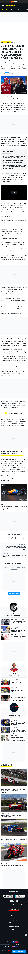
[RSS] (21, 904)
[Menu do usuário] (25, 5)
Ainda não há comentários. (14, 568)
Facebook (22, 507)
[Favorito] (21, 72)
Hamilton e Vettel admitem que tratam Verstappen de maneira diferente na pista (14, 161)
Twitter (16, 507)
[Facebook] (4, 537)
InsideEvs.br (14, 913)
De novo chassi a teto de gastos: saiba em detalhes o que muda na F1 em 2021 (14, 156)
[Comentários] (25, 72)
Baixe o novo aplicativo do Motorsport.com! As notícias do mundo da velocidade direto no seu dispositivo (14, 166)
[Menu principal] (2, 5)
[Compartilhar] (18, 72)
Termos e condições (9, 946)
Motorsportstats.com (14, 922)
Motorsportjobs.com (14, 917)
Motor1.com (14, 915)
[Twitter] (8, 537)
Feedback (14, 929)
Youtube (9, 509)
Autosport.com (14, 920)
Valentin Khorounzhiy (6, 71)
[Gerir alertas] (23, 537)
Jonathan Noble (5, 72)
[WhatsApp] (11, 537)
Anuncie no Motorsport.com (14, 931)
